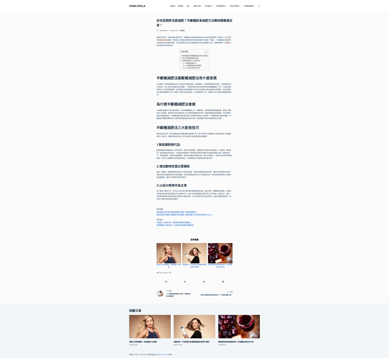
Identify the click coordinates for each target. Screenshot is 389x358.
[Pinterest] (204, 281)
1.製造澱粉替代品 (190, 63)
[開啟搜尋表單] (259, 6)
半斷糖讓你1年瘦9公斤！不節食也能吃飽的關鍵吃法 (175, 225)
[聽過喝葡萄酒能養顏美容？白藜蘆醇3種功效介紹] (239, 326)
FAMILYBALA (137, 6)
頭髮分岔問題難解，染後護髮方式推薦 (143, 342)
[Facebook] (166, 281)
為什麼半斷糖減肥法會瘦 (190, 58)
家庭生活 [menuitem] (172, 6)
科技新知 (182, 30)
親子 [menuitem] (188, 6)
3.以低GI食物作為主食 (193, 68)
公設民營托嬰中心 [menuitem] (221, 6)
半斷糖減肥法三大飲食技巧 (191, 61)
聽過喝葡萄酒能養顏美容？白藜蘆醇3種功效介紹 (235, 342)
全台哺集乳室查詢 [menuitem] (248, 6)
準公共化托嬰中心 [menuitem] (235, 6)
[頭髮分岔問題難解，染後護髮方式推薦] (150, 326)
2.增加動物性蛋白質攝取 (193, 65)
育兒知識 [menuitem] (180, 6)
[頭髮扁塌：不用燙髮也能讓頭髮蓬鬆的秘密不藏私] (194, 326)
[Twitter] (185, 281)
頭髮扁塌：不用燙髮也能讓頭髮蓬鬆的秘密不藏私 (191, 342)
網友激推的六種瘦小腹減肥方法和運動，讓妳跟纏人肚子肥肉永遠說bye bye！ (185, 215)
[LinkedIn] (222, 281)
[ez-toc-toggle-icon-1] (205, 52)
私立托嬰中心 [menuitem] (208, 6)
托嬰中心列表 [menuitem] (197, 6)
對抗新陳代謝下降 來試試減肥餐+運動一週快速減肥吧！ (177, 212)
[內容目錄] (206, 52)
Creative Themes (162, 354)
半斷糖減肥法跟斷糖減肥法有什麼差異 (195, 56)
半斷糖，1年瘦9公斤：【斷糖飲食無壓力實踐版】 (174, 222)
